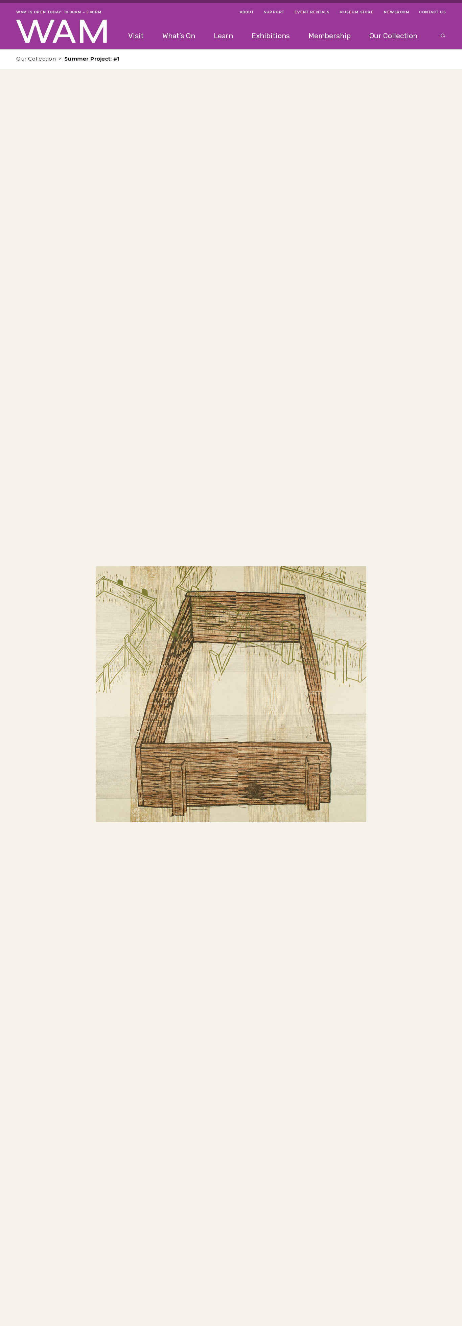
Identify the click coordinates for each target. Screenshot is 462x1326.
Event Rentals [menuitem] (312, 12)
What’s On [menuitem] (178, 35)
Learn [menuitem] (223, 35)
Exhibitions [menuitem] (271, 35)
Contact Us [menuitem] (432, 12)
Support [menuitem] (274, 12)
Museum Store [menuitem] (357, 12)
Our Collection (36, 58)
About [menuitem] (247, 12)
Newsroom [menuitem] (396, 12)
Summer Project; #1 (92, 58)
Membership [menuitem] (329, 35)
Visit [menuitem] (136, 35)
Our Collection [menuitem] (393, 35)
